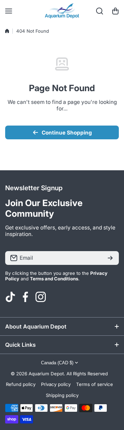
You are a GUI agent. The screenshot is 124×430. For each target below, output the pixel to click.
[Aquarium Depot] (62, 11)
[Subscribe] (110, 258)
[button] (115, 11)
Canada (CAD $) (57, 362)
